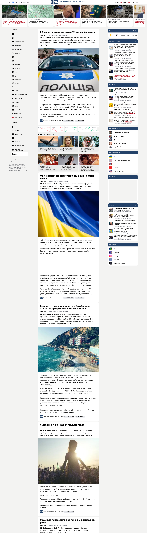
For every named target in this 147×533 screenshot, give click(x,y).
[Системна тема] (13, 2)
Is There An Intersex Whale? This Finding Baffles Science (48, 149)
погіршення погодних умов (81, 505)
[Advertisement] (123, 190)
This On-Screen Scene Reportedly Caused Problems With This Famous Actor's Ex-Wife (87, 168)
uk (133, 2)
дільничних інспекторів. (54, 116)
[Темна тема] (16, 2)
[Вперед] (144, 16)
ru (137, 2)
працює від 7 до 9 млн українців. (61, 412)
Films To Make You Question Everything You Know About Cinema (67, 167)
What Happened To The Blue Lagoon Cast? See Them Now (87, 149)
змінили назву (78, 278)
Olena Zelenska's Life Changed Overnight (66, 149)
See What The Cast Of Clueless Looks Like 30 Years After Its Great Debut (47, 167)
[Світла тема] (9, 2)
